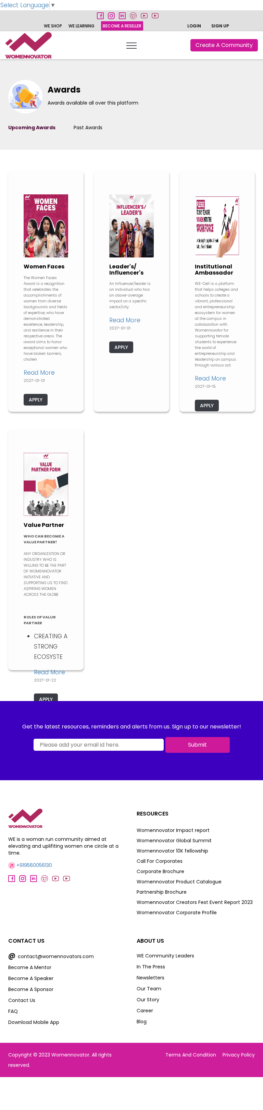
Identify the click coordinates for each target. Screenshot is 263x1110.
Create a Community (224, 45)
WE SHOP (53, 26)
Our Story (148, 999)
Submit (197, 745)
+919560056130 (33, 865)
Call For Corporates (160, 861)
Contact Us (21, 1000)
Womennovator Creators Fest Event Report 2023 (195, 902)
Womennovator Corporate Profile (177, 912)
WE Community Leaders (165, 955)
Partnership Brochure (162, 892)
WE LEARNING (81, 26)
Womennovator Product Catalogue (179, 881)
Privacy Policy (239, 1054)
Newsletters (150, 977)
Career (145, 1010)
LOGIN (194, 26)
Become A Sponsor (30, 989)
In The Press (151, 966)
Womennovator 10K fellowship (172, 850)
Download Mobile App (33, 1022)
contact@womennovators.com (51, 956)
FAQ (13, 1011)
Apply (35, 399)
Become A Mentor (29, 967)
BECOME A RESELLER (122, 26)
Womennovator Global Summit (174, 840)
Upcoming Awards (31, 127)
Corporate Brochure (160, 871)
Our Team (149, 988)
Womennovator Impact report (173, 830)
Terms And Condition (190, 1054)
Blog (142, 1021)
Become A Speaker (30, 978)
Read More (39, 373)
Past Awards (88, 127)
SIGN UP (220, 26)
